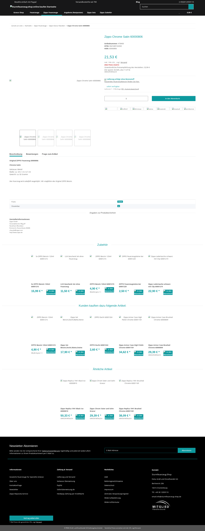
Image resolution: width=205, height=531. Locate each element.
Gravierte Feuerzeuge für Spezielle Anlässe (26, 477)
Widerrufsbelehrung (112, 498)
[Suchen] (190, 6)
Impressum (108, 489)
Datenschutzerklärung (51, 451)
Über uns (13, 481)
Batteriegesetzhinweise (113, 481)
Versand (124, 62)
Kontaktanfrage (15, 485)
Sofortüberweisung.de (66, 489)
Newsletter (13, 489)
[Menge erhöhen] (145, 98)
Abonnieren (186, 450)
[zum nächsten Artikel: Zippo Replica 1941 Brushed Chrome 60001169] (193, 25)
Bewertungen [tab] (32, 154)
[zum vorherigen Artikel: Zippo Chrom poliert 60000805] (187, 25)
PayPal (59, 485)
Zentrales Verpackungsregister (116, 494)
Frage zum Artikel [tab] (50, 154)
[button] (174, 12)
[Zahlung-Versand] (150, 109)
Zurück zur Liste (17, 26)
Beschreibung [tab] (15, 154)
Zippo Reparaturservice (18, 494)
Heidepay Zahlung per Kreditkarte (70, 494)
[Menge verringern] (107, 98)
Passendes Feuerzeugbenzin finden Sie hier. (122, 81)
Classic (120, 201)
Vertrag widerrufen (31, 518)
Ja (118, 206)
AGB (106, 477)
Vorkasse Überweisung (66, 481)
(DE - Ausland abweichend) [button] (130, 89)
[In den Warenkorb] (11, 33)
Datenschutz (109, 485)
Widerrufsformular (111, 502)
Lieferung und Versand (66, 477)
